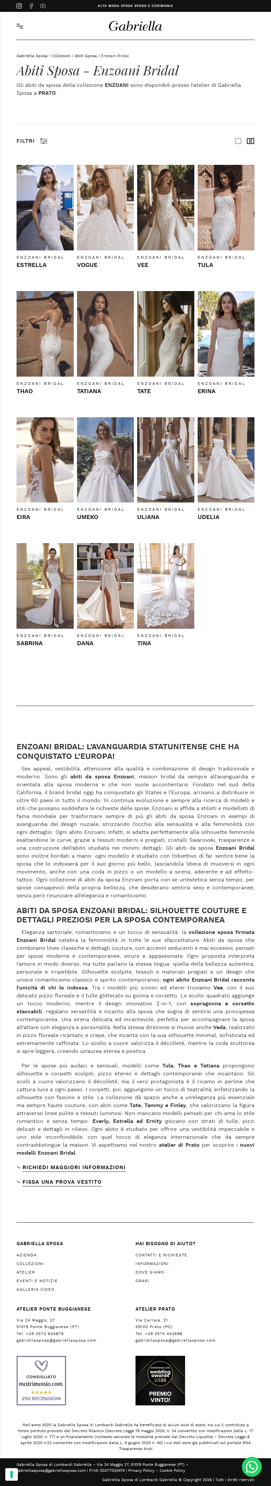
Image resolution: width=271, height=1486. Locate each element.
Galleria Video (36, 1289)
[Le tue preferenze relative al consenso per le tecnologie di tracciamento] (11, 1474)
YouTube (43, 7)
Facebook (31, 7)
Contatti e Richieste (161, 1255)
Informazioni (152, 1264)
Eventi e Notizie (37, 1281)
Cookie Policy (172, 1470)
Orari (142, 1281)
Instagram (19, 7)
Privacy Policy (141, 1470)
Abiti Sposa (86, 56)
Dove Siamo (150, 1272)
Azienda (27, 1255)
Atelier (26, 1272)
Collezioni (61, 56)
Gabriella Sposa (32, 56)
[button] (252, 1467)
